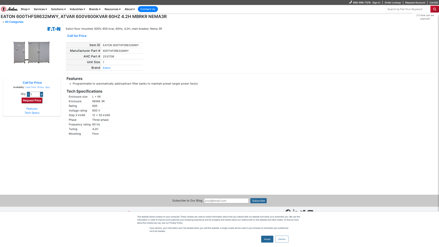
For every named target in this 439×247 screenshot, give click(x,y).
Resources (111, 9)
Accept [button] (267, 239)
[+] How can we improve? (425, 17)
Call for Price (32, 82)
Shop (24, 9)
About (129, 9)
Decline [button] (282, 239)
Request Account (415, 2)
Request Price (32, 100)
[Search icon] (434, 9)
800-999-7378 (362, 2)
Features (31, 108)
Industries (76, 9)
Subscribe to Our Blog (187, 200)
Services (39, 9)
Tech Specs (32, 112)
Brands (93, 9)
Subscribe (258, 200)
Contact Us (147, 9)
